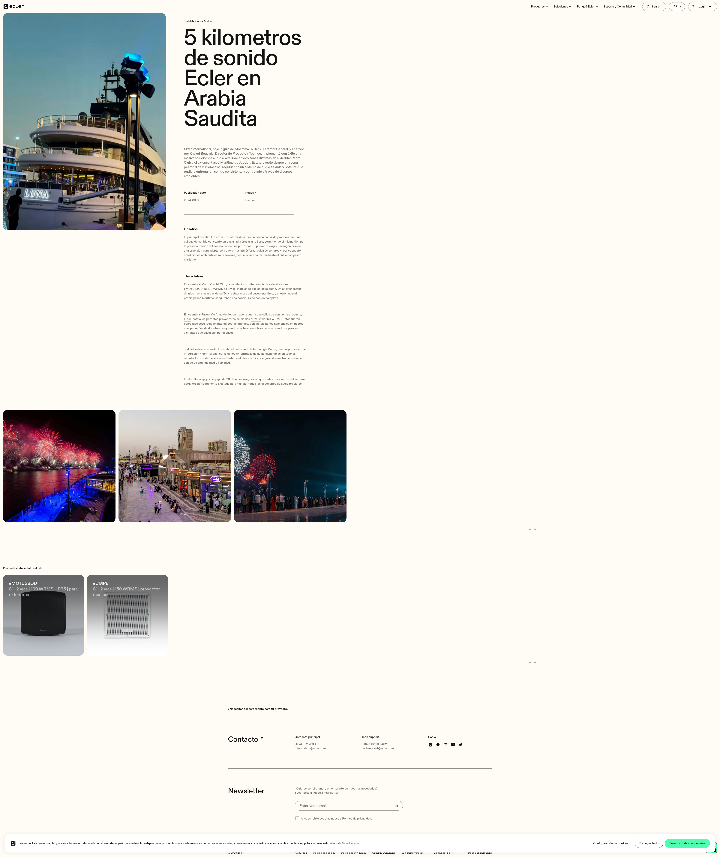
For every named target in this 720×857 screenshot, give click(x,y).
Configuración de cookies (611, 843)
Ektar (187, 319)
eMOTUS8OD (193, 289)
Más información (351, 843)
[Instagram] (430, 744)
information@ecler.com (310, 748)
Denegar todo (648, 843)
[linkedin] (445, 744)
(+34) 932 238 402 (374, 744)
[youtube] (453, 744)
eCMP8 (256, 319)
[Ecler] (14, 7)
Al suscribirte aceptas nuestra (336, 818)
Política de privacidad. (357, 818)
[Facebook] (438, 744)
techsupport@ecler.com (378, 748)
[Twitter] (460, 744)
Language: (440, 852)
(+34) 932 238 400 (307, 744)
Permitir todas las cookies (687, 843)
